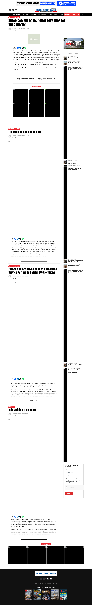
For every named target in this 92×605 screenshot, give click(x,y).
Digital (78, 14)
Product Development (41, 14)
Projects (55, 14)
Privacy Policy (48, 583)
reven (22, 74)
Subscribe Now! (67, 14)
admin (14, 30)
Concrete (27, 14)
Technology (49, 14)
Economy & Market (16, 14)
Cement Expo (60, 14)
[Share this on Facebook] (18, 48)
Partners (42, 583)
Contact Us (55, 583)
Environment (33, 14)
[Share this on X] (23, 48)
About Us (37, 583)
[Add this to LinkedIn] (20, 48)
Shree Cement (28, 74)
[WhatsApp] (25, 48)
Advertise (73, 14)
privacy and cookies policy (71, 480)
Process (22, 14)
